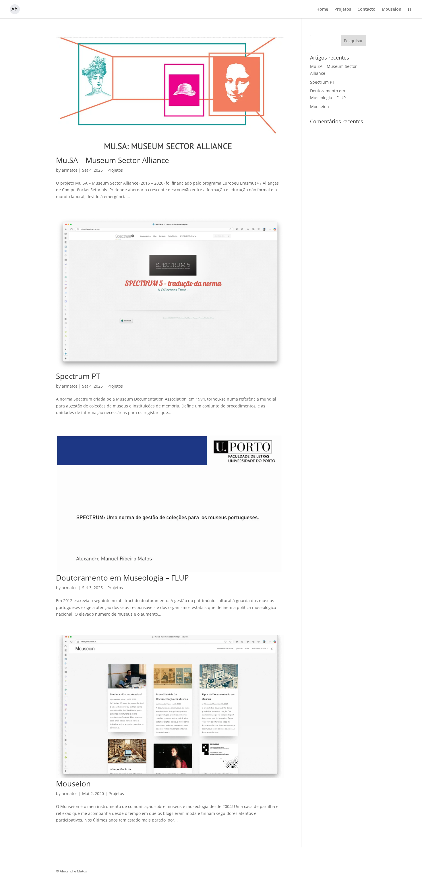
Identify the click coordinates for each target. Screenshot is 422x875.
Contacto (366, 9)
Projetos (342, 9)
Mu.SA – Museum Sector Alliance (112, 160)
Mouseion (391, 9)
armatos (70, 170)
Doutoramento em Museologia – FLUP (122, 578)
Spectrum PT (78, 376)
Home (322, 9)
